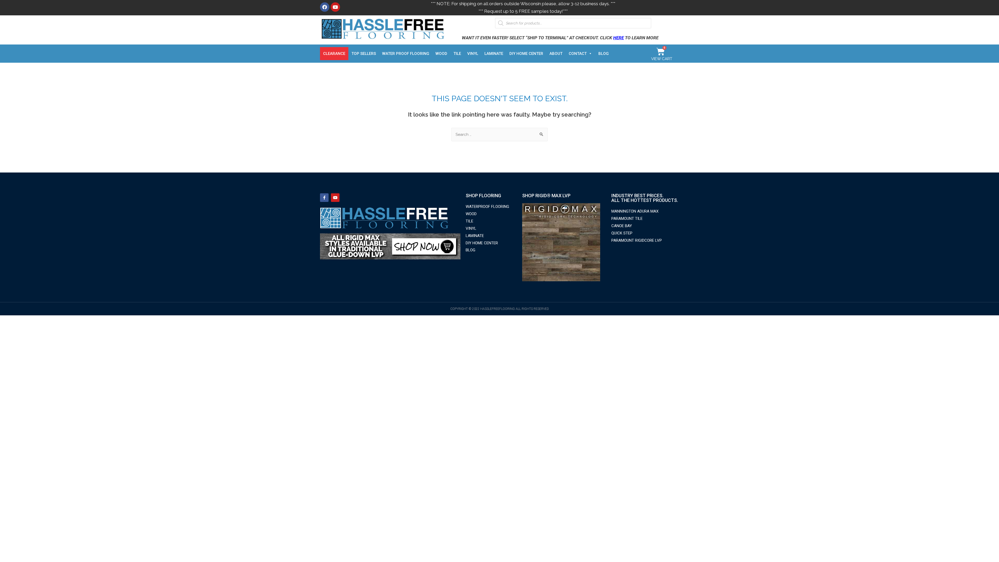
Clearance (334, 53)
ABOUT (555, 53)
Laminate (493, 53)
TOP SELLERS (363, 53)
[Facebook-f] (324, 197)
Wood (441, 53)
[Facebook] (324, 7)
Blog (603, 53)
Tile (457, 53)
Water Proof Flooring (405, 53)
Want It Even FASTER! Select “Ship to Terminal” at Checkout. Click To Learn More (560, 37)
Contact (578, 53)
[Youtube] (335, 7)
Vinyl (472, 53)
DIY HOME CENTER (526, 53)
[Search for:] (499, 134)
